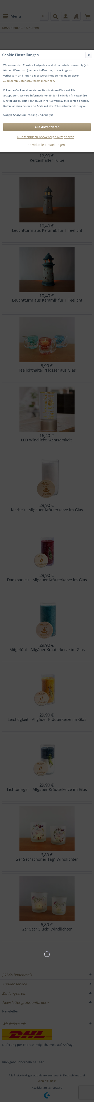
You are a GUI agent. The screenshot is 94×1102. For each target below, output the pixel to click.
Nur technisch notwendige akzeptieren (45, 137)
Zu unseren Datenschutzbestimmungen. (29, 81)
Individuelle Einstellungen (46, 145)
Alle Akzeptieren (47, 127)
